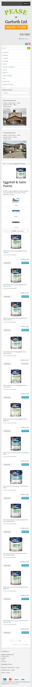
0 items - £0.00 (24, 38)
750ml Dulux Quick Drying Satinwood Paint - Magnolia (16, 587)
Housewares (6, 52)
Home (4, 163)
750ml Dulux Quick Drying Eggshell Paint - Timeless (15, 251)
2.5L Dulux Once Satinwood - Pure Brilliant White (15, 487)
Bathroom (5, 72)
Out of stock (25, 363)
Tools (4, 78)
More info (7, 263)
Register (27, 34)
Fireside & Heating (7, 75)
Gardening (5, 55)
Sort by (14, 231)
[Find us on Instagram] (29, 44)
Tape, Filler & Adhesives (9, 67)
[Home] (16, 19)
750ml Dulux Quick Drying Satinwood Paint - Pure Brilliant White (16, 520)
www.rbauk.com (15, 683)
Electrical (5, 64)
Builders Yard (6, 81)
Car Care (5, 70)
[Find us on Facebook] (26, 44)
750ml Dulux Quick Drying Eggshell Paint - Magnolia (15, 419)
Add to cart (25, 263)
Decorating (5, 61)
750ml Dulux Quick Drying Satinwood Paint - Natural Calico (16, 621)
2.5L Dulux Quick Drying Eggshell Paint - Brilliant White (14, 352)
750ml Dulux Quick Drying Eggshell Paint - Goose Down (15, 386)
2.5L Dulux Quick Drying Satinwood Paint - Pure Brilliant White (15, 554)
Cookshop (5, 58)
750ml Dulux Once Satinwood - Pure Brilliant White (16, 453)
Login (21, 34)
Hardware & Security (8, 84)
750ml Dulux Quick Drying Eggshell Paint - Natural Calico (15, 285)
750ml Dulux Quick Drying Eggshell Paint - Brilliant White (15, 319)
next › (19, 640)
